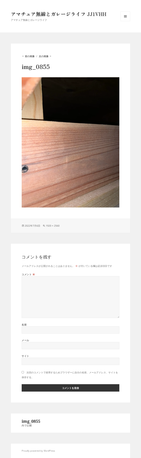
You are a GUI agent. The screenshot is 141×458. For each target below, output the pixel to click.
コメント (28, 274)
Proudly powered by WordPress (38, 450)
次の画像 (43, 56)
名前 (24, 324)
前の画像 (30, 56)
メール (25, 340)
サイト (25, 356)
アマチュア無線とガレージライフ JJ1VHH (58, 13)
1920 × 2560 (52, 225)
